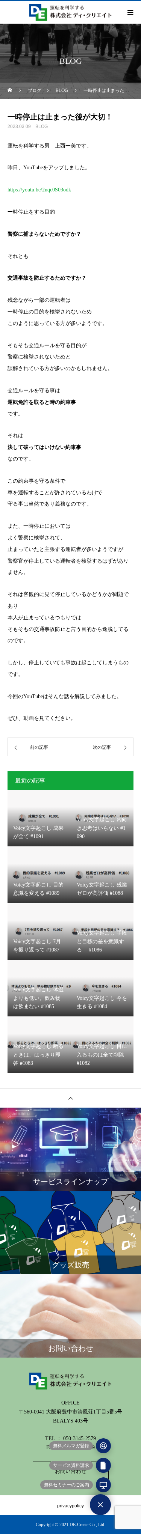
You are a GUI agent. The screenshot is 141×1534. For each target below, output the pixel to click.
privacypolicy (70, 1505)
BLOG (41, 126)
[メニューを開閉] (100, 1504)
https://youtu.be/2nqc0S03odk (39, 190)
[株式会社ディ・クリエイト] (70, 1381)
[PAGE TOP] (70, 1098)
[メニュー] (129, 12)
